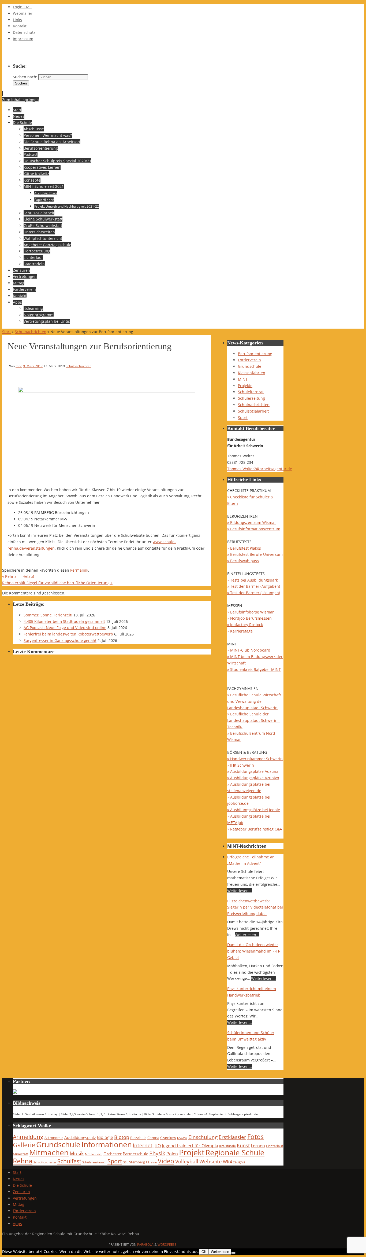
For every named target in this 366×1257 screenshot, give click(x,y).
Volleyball (186, 1161)
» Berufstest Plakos (244, 548)
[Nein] (233, 1253)
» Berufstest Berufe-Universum (255, 554)
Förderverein (249, 359)
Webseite (210, 1161)
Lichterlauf (274, 1146)
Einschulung (203, 1137)
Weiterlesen (220, 1252)
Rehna (22, 1160)
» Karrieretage (240, 631)
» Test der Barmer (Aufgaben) (253, 586)
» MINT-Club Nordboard (248, 650)
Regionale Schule (235, 1152)
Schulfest (69, 1161)
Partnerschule (135, 1153)
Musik (77, 1153)
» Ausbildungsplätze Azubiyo (253, 777)
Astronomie (53, 1137)
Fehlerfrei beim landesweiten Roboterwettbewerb (68, 634)
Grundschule (249, 366)
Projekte (245, 385)
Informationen (106, 1144)
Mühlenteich (93, 1154)
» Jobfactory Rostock (245, 624)
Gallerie (24, 1145)
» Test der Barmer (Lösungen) (253, 592)
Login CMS (22, 6)
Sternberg (137, 1162)
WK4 (227, 1162)
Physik (157, 1153)
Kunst (243, 1145)
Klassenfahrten (251, 372)
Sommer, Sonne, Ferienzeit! (48, 615)
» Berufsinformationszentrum (253, 528)
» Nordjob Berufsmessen (249, 618)
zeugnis (239, 1162)
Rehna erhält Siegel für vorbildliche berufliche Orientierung (57, 582)
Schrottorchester (44, 1162)
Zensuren (21, 1191)
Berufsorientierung (255, 353)
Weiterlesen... (239, 890)
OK (204, 1252)
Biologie (105, 1137)
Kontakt (20, 25)
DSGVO (182, 1138)
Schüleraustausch (94, 1162)
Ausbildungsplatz (80, 1137)
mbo (19, 366)
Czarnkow (168, 1137)
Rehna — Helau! (18, 576)
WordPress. (167, 1244)
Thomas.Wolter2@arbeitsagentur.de (259, 468)
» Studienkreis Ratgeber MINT (254, 669)
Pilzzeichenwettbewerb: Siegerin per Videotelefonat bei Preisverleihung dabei (255, 907)
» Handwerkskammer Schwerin (255, 758)
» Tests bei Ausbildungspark (252, 580)
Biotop (121, 1137)
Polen (172, 1154)
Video (166, 1161)
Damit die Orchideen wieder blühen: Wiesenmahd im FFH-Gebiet (253, 951)
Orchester (112, 1153)
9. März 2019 (33, 366)
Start (6, 331)
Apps (17, 1223)
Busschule (138, 1137)
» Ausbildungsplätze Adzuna (252, 771)
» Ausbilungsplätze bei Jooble (253, 809)
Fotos (255, 1136)
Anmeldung (28, 1137)
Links (17, 19)
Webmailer (22, 13)
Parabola (145, 1244)
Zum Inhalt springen (20, 99)
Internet (142, 1145)
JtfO (157, 1145)
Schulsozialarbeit (253, 411)
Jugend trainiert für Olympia (190, 1145)
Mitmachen (49, 1152)
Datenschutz (24, 32)
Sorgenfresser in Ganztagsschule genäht (60, 640)
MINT (243, 379)
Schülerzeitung (251, 398)
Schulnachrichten (30, 331)
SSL (125, 1162)
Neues (18, 1178)
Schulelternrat (251, 391)
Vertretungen (25, 1198)
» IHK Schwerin (240, 765)
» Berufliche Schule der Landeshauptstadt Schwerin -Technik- (253, 720)
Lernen (258, 1145)
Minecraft (20, 1154)
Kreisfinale (227, 1146)
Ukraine (151, 1162)
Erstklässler (232, 1137)
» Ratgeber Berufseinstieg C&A (254, 829)
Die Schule (22, 1185)
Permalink (79, 570)
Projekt (191, 1152)
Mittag (18, 1204)
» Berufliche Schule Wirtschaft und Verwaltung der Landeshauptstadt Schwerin (254, 701)
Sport (243, 417)
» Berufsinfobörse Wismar (250, 612)
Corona (153, 1137)
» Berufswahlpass (243, 560)
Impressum (23, 38)
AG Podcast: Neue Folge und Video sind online (65, 627)
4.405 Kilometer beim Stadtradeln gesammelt (64, 621)
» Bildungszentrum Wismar (251, 522)
